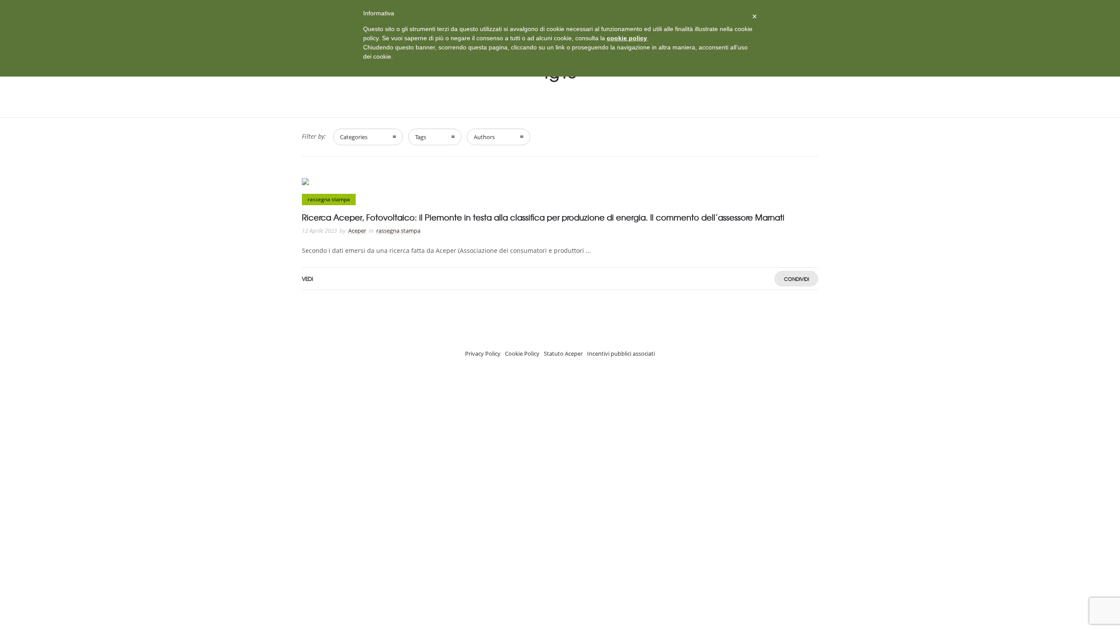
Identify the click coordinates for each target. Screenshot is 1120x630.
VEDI (307, 279)
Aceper (357, 230)
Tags (420, 137)
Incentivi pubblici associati (621, 353)
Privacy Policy (482, 353)
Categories (354, 137)
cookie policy (627, 38)
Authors (484, 137)
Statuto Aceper (563, 353)
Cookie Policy (522, 353)
